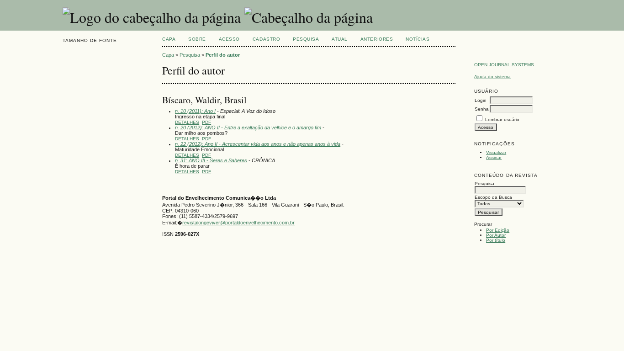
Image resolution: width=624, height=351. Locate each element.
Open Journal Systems (504, 64)
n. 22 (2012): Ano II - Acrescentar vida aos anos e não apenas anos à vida (257, 144)
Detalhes (187, 122)
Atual (340, 39)
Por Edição (497, 230)
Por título (495, 240)
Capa (168, 39)
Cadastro (266, 39)
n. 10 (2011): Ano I (195, 111)
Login (481, 100)
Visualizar (496, 152)
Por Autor (496, 235)
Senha (482, 109)
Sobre (197, 39)
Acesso (229, 39)
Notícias (417, 39)
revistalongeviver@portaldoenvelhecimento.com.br (238, 222)
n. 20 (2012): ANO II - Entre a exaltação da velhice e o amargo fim (248, 127)
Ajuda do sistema (492, 76)
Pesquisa (306, 39)
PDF (206, 122)
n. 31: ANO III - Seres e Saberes (211, 160)
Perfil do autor (223, 55)
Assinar (494, 157)
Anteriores (376, 39)
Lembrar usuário (502, 119)
